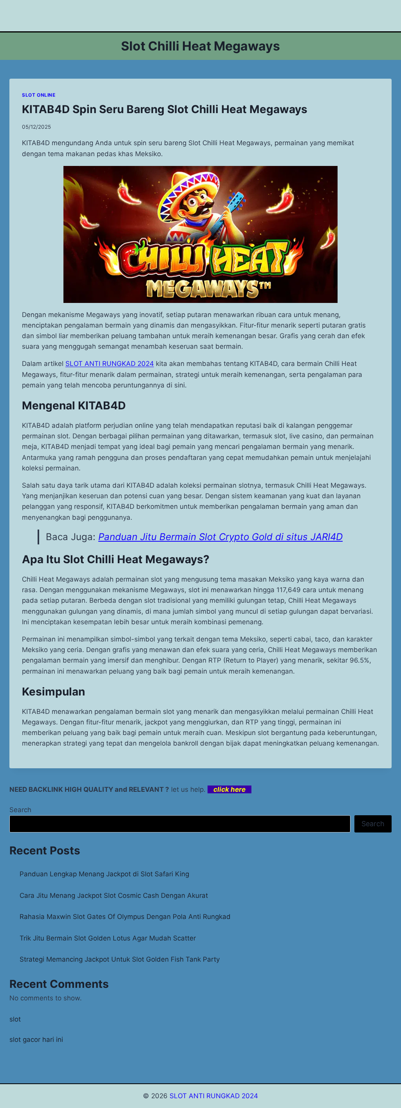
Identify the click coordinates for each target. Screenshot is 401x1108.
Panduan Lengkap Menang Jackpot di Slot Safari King (104, 874)
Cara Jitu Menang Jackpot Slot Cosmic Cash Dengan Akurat (114, 895)
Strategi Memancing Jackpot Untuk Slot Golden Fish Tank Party (120, 959)
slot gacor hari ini (36, 1039)
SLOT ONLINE (39, 95)
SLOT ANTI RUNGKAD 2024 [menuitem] (109, 364)
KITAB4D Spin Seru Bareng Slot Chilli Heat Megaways (164, 109)
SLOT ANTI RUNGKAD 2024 (214, 1096)
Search (20, 810)
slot (15, 1019)
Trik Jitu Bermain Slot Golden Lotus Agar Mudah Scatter (108, 938)
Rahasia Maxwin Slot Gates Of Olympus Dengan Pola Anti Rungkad (125, 917)
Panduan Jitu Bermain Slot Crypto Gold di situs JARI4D (220, 536)
